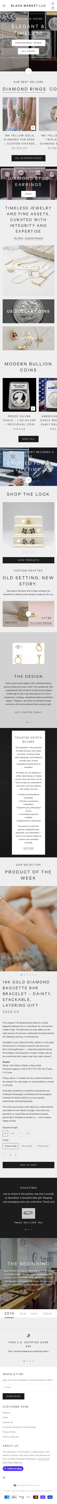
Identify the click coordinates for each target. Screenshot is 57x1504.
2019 (23, 1313)
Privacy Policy (9, 1431)
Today (47, 1313)
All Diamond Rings (28, 158)
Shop (28, 194)
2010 (9, 1313)
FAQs (5, 1417)
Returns (6, 1412)
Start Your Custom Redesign (38, 622)
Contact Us (8, 1422)
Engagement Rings (28, 43)
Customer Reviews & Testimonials (19, 1427)
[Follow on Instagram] (4, 1477)
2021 (34, 1313)
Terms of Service (11, 1436)
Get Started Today (28, 712)
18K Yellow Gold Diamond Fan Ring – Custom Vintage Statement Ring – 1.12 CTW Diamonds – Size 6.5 (19, 140)
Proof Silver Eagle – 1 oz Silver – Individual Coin (19, 420)
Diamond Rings (24, 89)
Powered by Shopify (42, 1491)
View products (28, 560)
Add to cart (28, 1165)
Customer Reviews (34, 238)
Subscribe (13, 1396)
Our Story (18, 238)
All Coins (28, 51)
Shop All (28, 439)
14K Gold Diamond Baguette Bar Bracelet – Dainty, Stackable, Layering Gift (27, 994)
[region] (28, 1345)
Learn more (28, 848)
